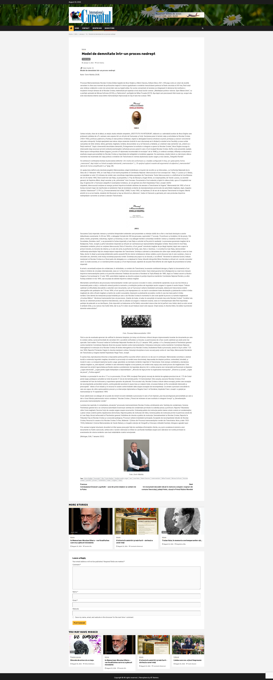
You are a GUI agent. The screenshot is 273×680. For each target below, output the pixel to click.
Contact (85, 28)
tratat (108, 480)
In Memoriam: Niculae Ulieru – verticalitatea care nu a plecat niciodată (89, 541)
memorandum (156, 478)
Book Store (109, 28)
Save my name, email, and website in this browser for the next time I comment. (104, 617)
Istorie (84, 49)
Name (75, 592)
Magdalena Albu (181, 544)
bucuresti (97, 478)
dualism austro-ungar (121, 478)
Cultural (176, 657)
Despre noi (97, 28)
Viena (120, 480)
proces (94, 480)
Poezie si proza (75, 657)
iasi (131, 478)
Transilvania (102, 480)
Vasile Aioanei (192, 664)
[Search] (202, 28)
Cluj (102, 478)
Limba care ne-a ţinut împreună (187, 660)
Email (75, 600)
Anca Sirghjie (88, 478)
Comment (77, 565)
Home (77, 28)
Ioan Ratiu (136, 478)
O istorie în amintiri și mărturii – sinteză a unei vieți (153, 661)
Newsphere (143, 678)
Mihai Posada (166, 478)
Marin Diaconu (145, 478)
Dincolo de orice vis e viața (82, 660)
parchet (88, 480)
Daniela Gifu (88, 546)
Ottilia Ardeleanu (89, 664)
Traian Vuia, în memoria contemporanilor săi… (182, 540)
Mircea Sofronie (177, 478)
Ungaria (114, 480)
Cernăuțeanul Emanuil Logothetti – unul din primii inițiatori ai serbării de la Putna (108, 486)
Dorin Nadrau (100, 63)
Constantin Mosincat (136, 546)
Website (76, 609)
